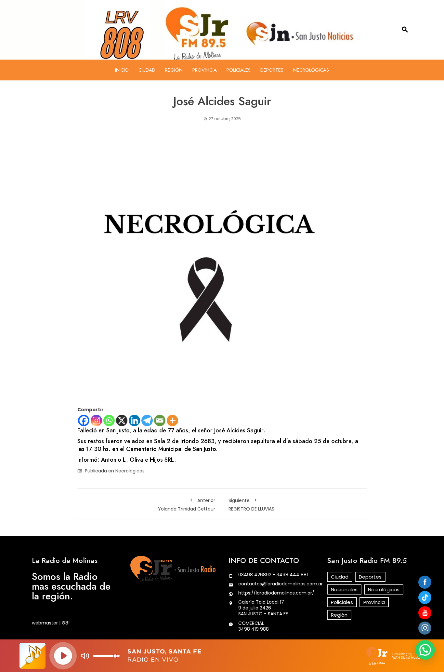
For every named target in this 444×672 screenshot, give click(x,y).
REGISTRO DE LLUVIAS (251, 504)
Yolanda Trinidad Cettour (186, 504)
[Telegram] (147, 420)
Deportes (271, 70)
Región (174, 70)
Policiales (239, 70)
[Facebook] (83, 420)
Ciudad (146, 70)
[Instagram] (96, 420)
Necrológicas (311, 70)
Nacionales (344, 589)
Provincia (204, 70)
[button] (425, 650)
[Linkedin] (134, 420)
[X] (121, 420)
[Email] (159, 420)
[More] (172, 420)
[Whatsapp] (109, 420)
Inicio (122, 70)
